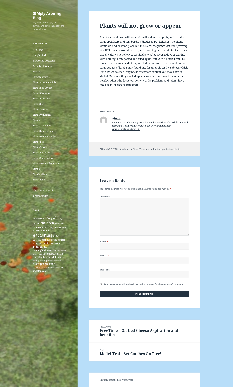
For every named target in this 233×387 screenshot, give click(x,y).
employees (54, 227)
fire (35, 230)
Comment (107, 196)
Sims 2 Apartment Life (44, 82)
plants (35, 254)
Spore (36, 185)
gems (56, 235)
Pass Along (56, 251)
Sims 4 (36, 168)
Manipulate (40, 246)
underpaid (59, 268)
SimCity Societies (42, 76)
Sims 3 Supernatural (43, 158)
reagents (41, 254)
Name (104, 241)
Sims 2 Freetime (41, 98)
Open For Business (42, 66)
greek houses (58, 239)
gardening (42, 235)
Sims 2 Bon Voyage (42, 87)
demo (41, 227)
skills (54, 256)
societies (61, 257)
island (58, 243)
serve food (38, 256)
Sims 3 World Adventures (46, 163)
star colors (57, 261)
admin (125, 149)
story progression (44, 264)
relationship (50, 253)
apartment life (42, 219)
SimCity (37, 71)
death (36, 227)
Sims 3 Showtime (42, 152)
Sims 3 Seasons (40, 147)
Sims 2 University (42, 114)
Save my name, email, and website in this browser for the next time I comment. (143, 284)
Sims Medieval (40, 174)
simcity (48, 256)
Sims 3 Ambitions (42, 125)
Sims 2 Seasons (40, 109)
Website (104, 269)
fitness (39, 231)
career (36, 223)
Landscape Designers (44, 60)
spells (35, 261)
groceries (38, 243)
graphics (46, 239)
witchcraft (45, 271)
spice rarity (49, 261)
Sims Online (39, 179)
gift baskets (37, 240)
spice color (41, 261)
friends (46, 230)
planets (63, 251)
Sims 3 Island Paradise (44, 136)
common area (59, 224)
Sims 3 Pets (38, 141)
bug (58, 217)
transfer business (42, 267)
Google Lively (40, 55)
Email (104, 255)
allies (35, 219)
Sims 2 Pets (38, 103)
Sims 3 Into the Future (44, 130)
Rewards (60, 254)
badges (51, 218)
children (47, 223)
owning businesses (42, 250)
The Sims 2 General (43, 190)
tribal (53, 268)
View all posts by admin (124, 128)
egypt (47, 227)
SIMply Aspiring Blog (47, 15)
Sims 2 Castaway (41, 93)
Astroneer (38, 49)
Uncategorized (40, 195)
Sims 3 (36, 120)
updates (37, 270)
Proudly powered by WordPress (116, 379)
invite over (48, 243)
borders (157, 149)
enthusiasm (62, 227)
